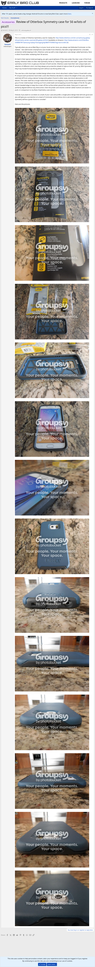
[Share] (90, 34)
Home (4, 8)
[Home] (75, 6)
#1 (92, 34)
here (69, 14)
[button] (16, 8)
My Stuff (12, 8)
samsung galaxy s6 (26, 30)
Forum (87, 3)
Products (63, 3)
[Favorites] (77, 6)
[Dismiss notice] (92, 14)
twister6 (5, 30)
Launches (76, 3)
